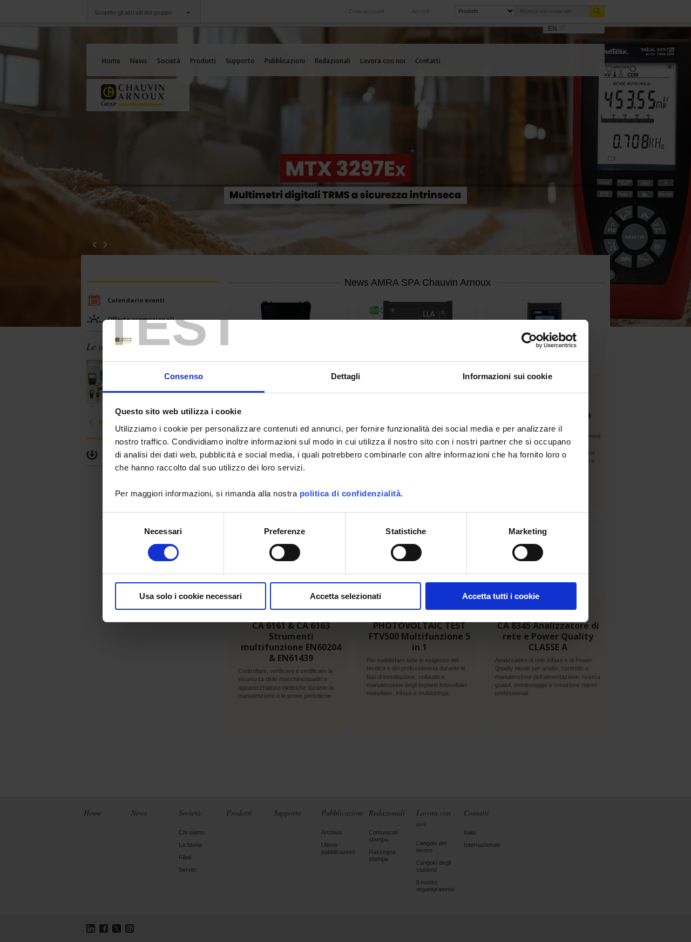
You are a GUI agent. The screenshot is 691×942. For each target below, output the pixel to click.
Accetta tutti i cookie (500, 596)
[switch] (284, 552)
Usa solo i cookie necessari (190, 596)
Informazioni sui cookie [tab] (507, 376)
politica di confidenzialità (350, 493)
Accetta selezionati (345, 596)
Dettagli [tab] (346, 376)
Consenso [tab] (183, 376)
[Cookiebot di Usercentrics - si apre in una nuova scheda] (529, 340)
